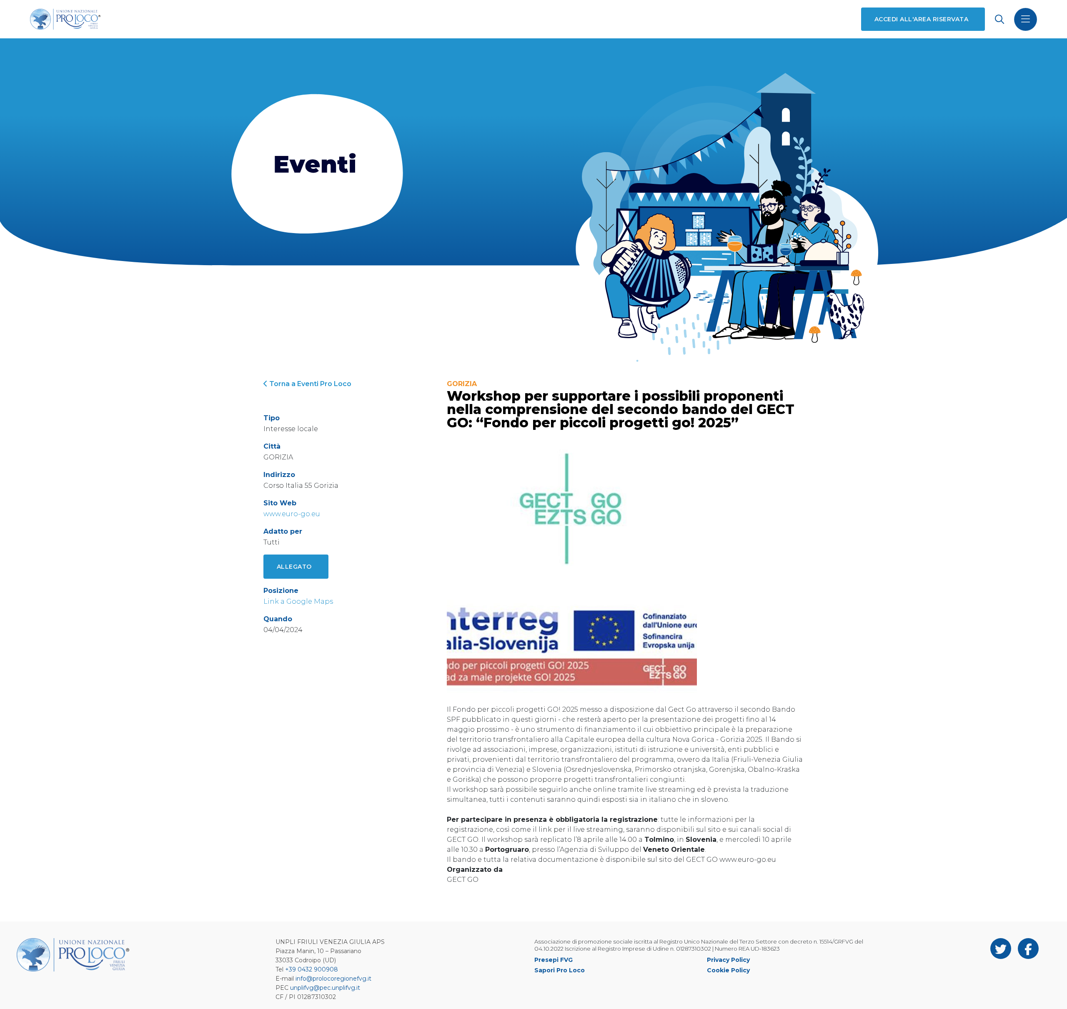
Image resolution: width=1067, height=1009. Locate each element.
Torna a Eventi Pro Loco (309, 384)
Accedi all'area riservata (921, 19)
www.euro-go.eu (291, 514)
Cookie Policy (728, 970)
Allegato (294, 566)
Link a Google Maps (298, 601)
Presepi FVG (553, 960)
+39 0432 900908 (311, 969)
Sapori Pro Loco (559, 970)
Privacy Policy (728, 960)
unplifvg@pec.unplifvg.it (325, 987)
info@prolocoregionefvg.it (333, 978)
